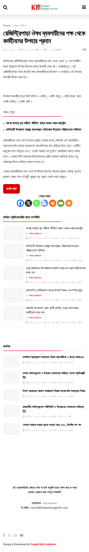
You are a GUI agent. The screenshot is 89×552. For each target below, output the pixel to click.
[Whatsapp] (36, 203)
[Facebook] (20, 203)
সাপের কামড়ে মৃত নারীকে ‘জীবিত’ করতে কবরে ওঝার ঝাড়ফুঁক (36, 123)
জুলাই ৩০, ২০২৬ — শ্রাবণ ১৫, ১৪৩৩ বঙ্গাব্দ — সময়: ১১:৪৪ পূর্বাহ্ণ (52, 300)
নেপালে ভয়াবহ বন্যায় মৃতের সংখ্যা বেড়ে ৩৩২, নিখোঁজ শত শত (52, 424)
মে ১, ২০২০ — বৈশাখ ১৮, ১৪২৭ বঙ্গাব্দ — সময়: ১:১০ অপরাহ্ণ (32, 49)
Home (6, 25)
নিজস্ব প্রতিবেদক (35, 233)
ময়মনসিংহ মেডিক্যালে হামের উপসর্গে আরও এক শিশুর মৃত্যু (54, 290)
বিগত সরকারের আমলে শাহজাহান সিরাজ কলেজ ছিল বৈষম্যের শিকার (54, 391)
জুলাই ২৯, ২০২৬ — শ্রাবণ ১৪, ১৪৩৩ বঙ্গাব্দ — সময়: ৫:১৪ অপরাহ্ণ (52, 322)
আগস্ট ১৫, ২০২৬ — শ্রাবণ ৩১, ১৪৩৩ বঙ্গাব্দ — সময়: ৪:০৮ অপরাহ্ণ (52, 260)
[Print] (52, 203)
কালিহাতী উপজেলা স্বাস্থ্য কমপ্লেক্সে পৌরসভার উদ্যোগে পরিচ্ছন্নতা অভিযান (43, 129)
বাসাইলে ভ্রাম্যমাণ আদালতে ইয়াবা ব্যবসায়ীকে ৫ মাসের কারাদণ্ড (53, 357)
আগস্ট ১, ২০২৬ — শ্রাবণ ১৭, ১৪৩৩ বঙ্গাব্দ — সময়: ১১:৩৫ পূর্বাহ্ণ (51, 282)
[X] (28, 203)
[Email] (60, 203)
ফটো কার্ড (11, 188)
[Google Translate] (44, 203)
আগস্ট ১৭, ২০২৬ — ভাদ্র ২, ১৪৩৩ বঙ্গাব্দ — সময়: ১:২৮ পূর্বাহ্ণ (50, 238)
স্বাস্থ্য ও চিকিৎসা (19, 25)
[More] (68, 203)
